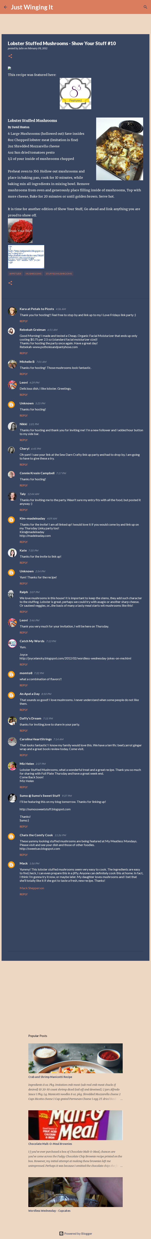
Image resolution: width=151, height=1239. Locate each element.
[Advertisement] (75, 994)
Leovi (24, 382)
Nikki (23, 424)
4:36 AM (61, 309)
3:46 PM (34, 620)
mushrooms (33, 273)
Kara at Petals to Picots (37, 309)
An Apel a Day (30, 694)
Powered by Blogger (78, 1233)
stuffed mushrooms (59, 273)
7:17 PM (61, 473)
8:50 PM (46, 694)
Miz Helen (27, 763)
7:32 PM (39, 673)
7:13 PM (51, 641)
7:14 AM (58, 739)
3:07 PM (34, 592)
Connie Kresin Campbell (37, 473)
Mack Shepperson (32, 888)
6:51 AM (52, 329)
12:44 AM (33, 494)
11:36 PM (60, 835)
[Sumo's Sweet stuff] (75, 108)
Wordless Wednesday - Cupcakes (49, 1210)
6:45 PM (36, 448)
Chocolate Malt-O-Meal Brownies (50, 1143)
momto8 (26, 673)
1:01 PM (34, 424)
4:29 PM (34, 382)
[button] (10, 56)
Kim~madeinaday (32, 518)
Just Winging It (32, 7)
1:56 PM (34, 863)
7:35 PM (33, 550)
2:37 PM (40, 763)
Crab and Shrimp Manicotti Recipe (50, 1077)
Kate (23, 550)
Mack (24, 863)
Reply (24, 321)
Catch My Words (32, 641)
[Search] (58, 7)
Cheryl (24, 448)
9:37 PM (67, 795)
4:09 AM (52, 518)
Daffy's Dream (30, 718)
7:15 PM (48, 718)
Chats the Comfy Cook (36, 835)
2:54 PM (40, 571)
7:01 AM (41, 361)
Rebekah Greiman (33, 329)
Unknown (27, 403)
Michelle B (27, 361)
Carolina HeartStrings (36, 739)
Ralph (24, 592)
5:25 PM (40, 403)
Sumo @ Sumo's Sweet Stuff (40, 795)
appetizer (15, 273)
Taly (23, 494)
